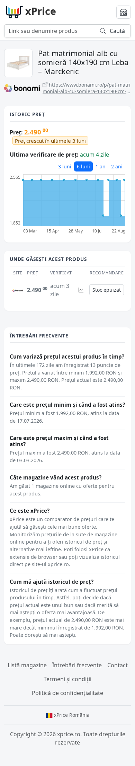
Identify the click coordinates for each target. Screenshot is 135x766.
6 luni (83, 166)
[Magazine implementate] (123, 12)
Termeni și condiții (67, 679)
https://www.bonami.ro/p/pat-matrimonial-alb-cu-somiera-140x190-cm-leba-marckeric (86, 88)
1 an (101, 166)
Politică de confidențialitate (67, 693)
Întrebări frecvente (77, 665)
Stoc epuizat (106, 290)
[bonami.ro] (17, 290)
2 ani (117, 166)
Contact (117, 665)
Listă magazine (27, 665)
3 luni (64, 166)
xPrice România (71, 715)
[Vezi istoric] (81, 289)
